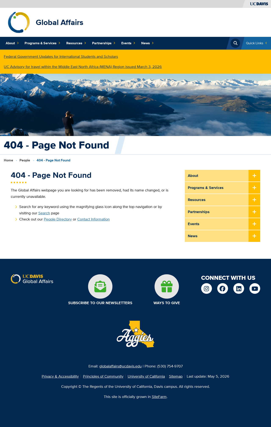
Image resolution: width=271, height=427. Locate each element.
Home (8, 160)
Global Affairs (59, 22)
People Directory (58, 219)
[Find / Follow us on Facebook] (222, 288)
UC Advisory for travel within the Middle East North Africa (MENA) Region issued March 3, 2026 (83, 66)
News (145, 43)
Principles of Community (103, 376)
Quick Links (254, 43)
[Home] (19, 22)
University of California (146, 376)
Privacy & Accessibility (60, 376)
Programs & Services (41, 43)
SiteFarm (159, 396)
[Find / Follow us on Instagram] (206, 288)
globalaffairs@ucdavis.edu (120, 366)
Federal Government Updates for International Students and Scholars (61, 56)
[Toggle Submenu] (254, 176)
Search (44, 213)
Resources (74, 43)
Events (126, 43)
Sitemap (176, 376)
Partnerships (102, 43)
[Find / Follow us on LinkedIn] (238, 288)
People (24, 160)
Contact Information (93, 219)
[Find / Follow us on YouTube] (254, 288)
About (10, 43)
